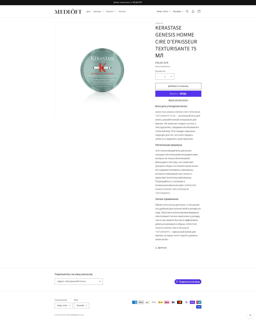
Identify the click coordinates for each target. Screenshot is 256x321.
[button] (98, 11)
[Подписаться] (100, 281)
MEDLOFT (63, 315)
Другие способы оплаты (178, 100)
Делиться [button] (162, 247)
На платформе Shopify (75, 315)
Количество (160, 71)
